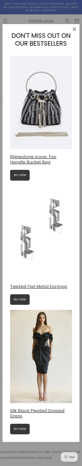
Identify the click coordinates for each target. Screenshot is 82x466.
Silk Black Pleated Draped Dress (37, 413)
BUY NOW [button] (20, 175)
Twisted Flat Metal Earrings (38, 286)
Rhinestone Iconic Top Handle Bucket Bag (33, 159)
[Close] (74, 29)
